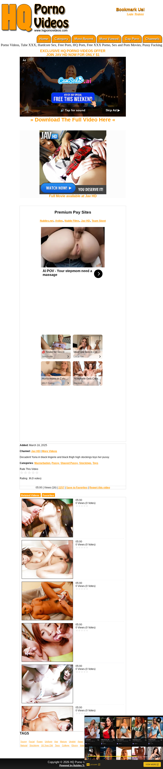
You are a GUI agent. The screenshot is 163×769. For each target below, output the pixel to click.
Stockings (85, 482)
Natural (23, 765)
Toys (95, 482)
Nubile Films (72, 240)
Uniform (48, 761)
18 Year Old (47, 765)
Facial (32, 761)
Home (43, 39)
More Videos (49, 470)
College (65, 765)
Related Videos (30, 515)
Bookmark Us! (130, 9)
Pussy (55, 482)
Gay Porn (132, 39)
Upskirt (72, 761)
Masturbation (42, 482)
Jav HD (85, 240)
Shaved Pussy (69, 482)
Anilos (59, 240)
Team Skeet (99, 240)
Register (139, 14)
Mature (63, 761)
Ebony (75, 765)
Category (61, 39)
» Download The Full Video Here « (72, 140)
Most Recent (83, 39)
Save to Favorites (76, 507)
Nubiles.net (46, 240)
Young (23, 761)
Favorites (48, 515)
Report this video (99, 507)
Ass (56, 761)
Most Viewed (109, 39)
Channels (152, 39)
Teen (57, 765)
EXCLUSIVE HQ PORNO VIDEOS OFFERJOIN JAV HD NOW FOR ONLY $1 (72, 53)
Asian (80, 761)
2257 (61, 507)
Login (130, 14)
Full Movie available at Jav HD (73, 216)
